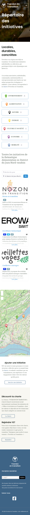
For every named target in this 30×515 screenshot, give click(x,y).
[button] (15, 382)
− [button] (2, 294)
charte (5, 87)
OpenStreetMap (21, 355)
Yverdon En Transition (13, 5)
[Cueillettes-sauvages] (23, 316)
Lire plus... (15, 210)
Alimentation (15, 104)
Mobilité (15, 145)
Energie (15, 120)
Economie (15, 137)
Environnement (15, 96)
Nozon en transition (10, 196)
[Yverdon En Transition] (4, 5)
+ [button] (2, 292)
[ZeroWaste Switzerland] (17, 317)
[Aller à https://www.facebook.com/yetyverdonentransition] (14, 498)
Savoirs (15, 112)
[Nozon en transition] (6, 326)
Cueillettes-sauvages (10, 265)
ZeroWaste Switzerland (11, 231)
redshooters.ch (24, 511)
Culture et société (15, 128)
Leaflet (10, 355)
